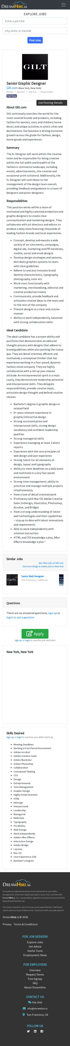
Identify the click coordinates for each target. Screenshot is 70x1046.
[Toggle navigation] (64, 4)
